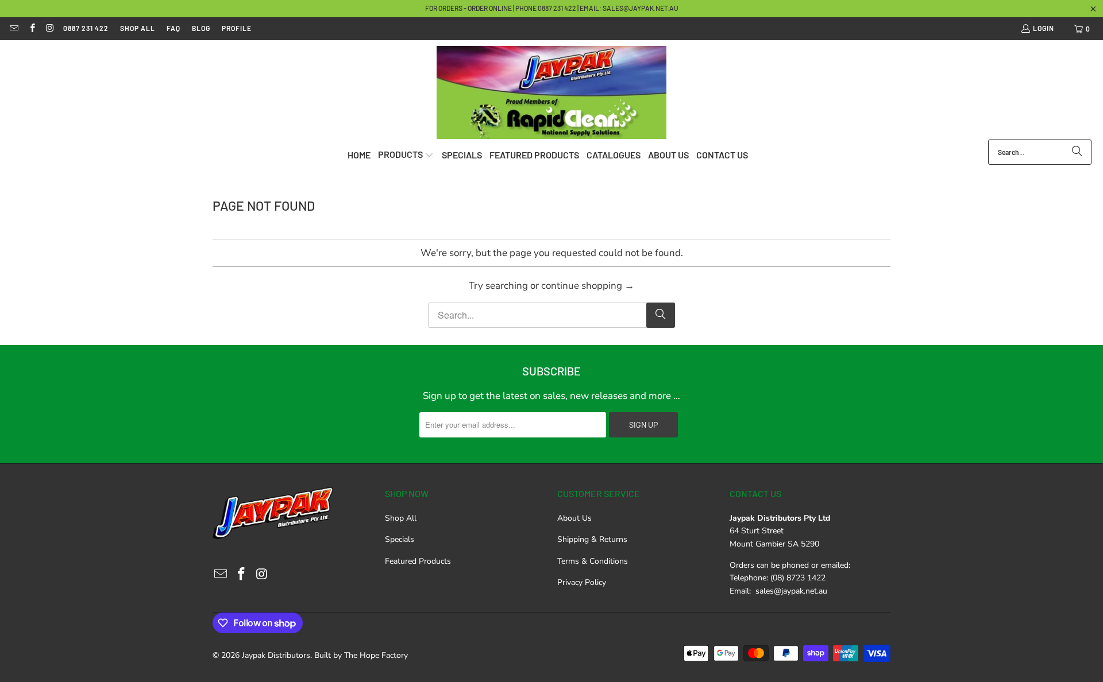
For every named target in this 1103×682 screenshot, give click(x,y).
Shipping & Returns (592, 539)
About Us (574, 518)
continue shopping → (587, 285)
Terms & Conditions (592, 561)
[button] (406, 155)
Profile (237, 28)
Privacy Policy (581, 582)
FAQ (173, 28)
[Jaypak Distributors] (551, 93)
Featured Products (418, 561)
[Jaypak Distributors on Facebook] (31, 29)
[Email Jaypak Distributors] (13, 29)
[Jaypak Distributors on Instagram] (50, 29)
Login (1043, 28)
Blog (201, 28)
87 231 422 (561, 8)
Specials (399, 539)
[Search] (1077, 152)
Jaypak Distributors (276, 655)
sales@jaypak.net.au (640, 8)
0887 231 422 (86, 28)
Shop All (137, 28)
